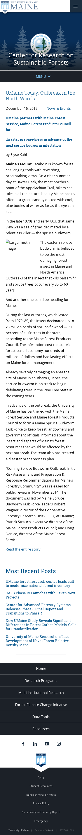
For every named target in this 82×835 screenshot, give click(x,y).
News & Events (59, 108)
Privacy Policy (41, 803)
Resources (41, 728)
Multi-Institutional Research (41, 692)
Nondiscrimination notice (41, 794)
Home (41, 668)
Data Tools (41, 716)
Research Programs (41, 680)
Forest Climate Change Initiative (41, 704)
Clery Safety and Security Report (41, 812)
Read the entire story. (23, 549)
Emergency (41, 821)
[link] (41, 583)
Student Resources (41, 786)
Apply (41, 777)
